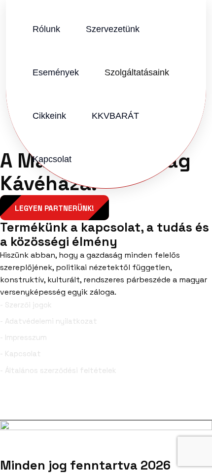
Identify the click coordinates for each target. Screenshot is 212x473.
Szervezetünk (113, 29)
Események (56, 72)
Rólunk (46, 29)
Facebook (37, 404)
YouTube (187, 404)
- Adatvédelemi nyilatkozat (48, 321)
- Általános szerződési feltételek (58, 370)
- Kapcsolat (20, 353)
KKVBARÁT (115, 116)
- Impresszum (23, 337)
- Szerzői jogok (26, 304)
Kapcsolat (52, 159)
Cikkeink (49, 116)
